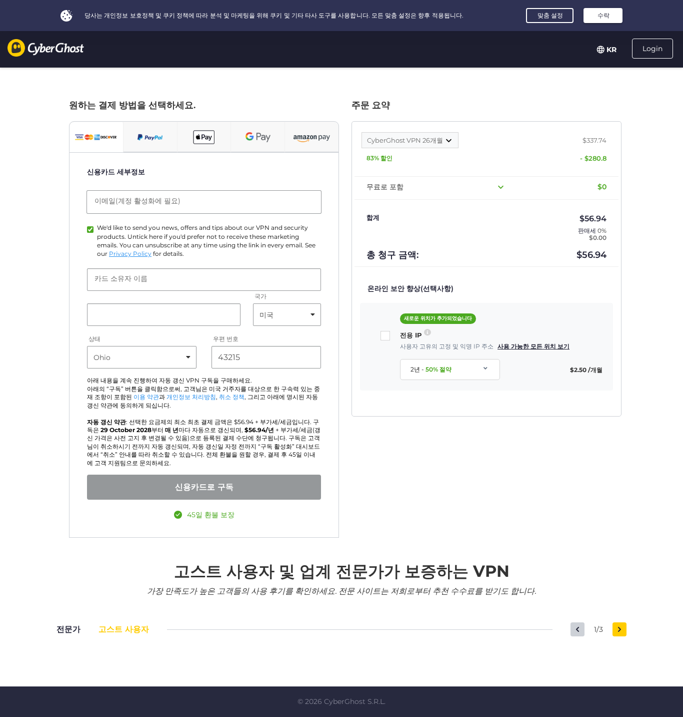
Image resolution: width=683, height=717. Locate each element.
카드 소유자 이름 (121, 278)
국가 (260, 296)
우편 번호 (225, 339)
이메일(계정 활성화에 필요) (137, 200)
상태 (94, 339)
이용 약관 (146, 397)
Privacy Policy (130, 253)
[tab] (96, 137)
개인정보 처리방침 (191, 397)
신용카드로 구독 (204, 487)
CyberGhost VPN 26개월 (405, 140)
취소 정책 (231, 397)
